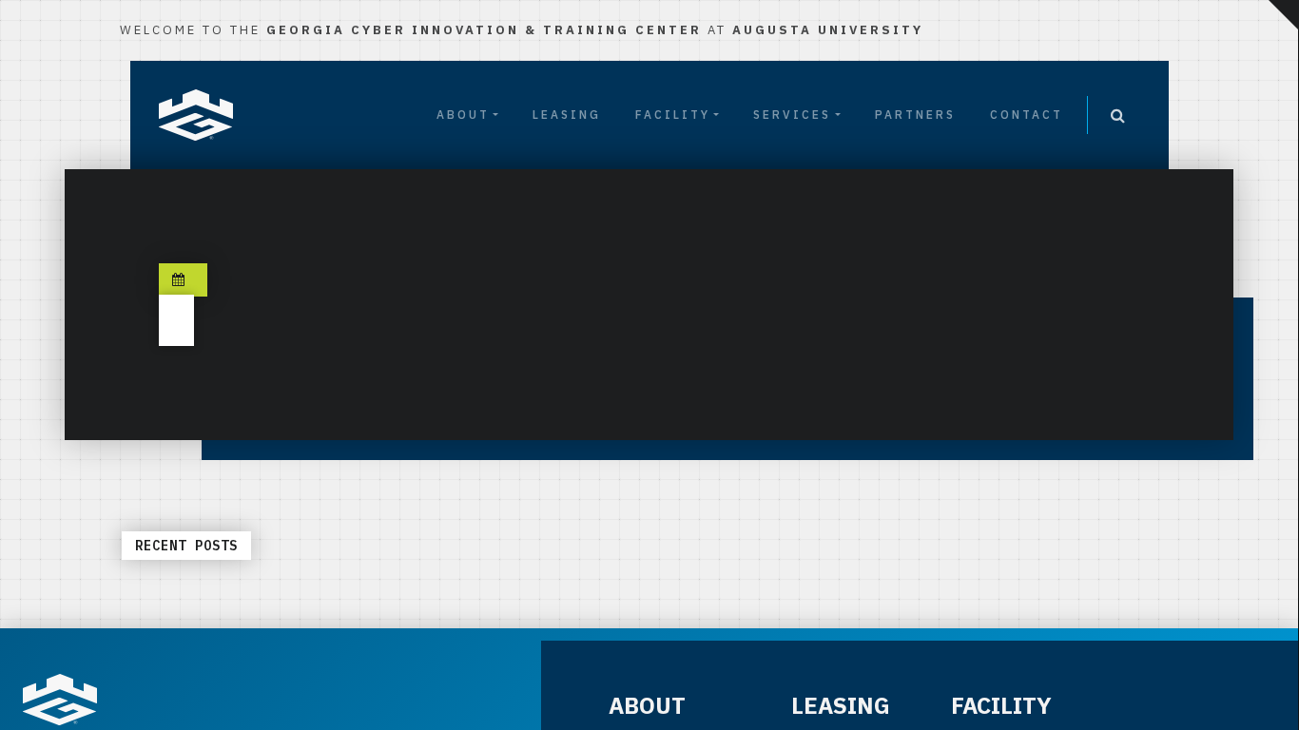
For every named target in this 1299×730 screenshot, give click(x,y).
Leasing (567, 114)
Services (792, 114)
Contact (1026, 114)
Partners (915, 114)
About (463, 114)
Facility (672, 114)
